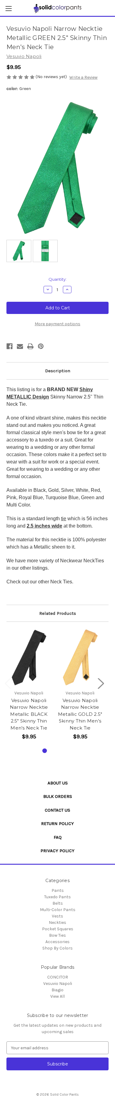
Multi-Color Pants (57, 909)
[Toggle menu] (8, 8)
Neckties (57, 922)
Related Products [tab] (57, 613)
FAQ (58, 837)
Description (57, 370)
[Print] (30, 346)
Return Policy (57, 823)
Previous (8, 683)
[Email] (20, 346)
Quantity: (57, 279)
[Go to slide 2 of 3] (54, 750)
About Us (58, 783)
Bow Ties (57, 935)
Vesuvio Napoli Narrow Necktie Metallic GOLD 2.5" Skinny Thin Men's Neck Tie (80, 714)
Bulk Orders (57, 796)
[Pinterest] (41, 346)
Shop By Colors (57, 948)
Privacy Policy (57, 850)
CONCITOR (57, 977)
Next (101, 683)
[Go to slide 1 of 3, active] (44, 750)
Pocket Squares (57, 929)
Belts (57, 903)
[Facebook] (9, 346)
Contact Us (57, 810)
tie (63, 518)
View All (57, 996)
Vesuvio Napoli (57, 983)
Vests (57, 916)
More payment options (57, 323)
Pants (58, 890)
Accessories (57, 941)
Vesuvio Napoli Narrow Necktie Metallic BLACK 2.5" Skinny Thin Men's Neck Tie (29, 714)
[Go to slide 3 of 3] (64, 750)
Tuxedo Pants (57, 896)
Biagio (57, 990)
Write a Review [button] (83, 77)
